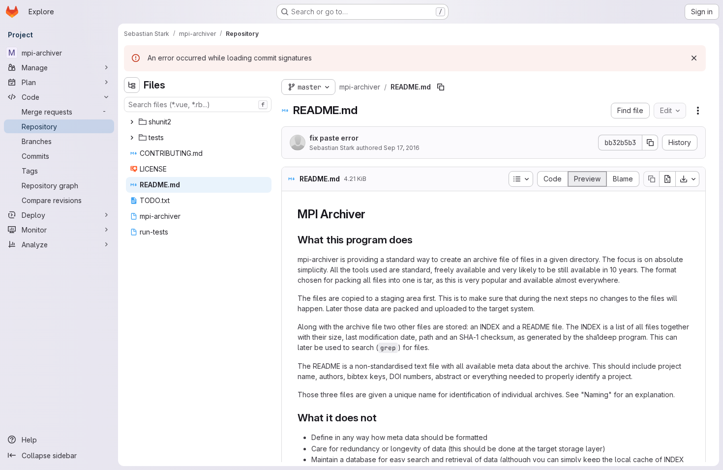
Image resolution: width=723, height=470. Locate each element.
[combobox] (197, 104)
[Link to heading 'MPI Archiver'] (371, 214)
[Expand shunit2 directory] (132, 122)
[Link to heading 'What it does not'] (382, 417)
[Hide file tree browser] (132, 85)
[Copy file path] (441, 87)
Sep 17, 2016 (402, 147)
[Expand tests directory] (132, 138)
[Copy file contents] (651, 179)
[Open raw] (667, 179)
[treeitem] (198, 122)
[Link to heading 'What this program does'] (417, 240)
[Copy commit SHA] (650, 142)
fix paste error (334, 138)
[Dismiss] (694, 58)
